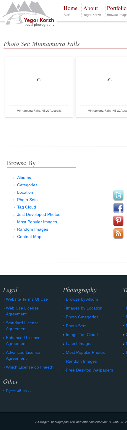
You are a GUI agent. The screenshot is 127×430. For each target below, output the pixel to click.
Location (25, 192)
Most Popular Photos (85, 352)
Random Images (32, 229)
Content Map (29, 236)
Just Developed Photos (38, 214)
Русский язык (18, 390)
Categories (27, 185)
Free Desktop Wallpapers (89, 370)
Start (70, 10)
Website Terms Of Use (27, 299)
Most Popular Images (37, 221)
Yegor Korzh (92, 10)
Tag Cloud (26, 207)
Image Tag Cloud (82, 334)
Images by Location (84, 308)
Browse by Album (82, 299)
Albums (24, 177)
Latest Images (79, 343)
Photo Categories (82, 317)
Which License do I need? (30, 367)
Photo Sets (27, 199)
